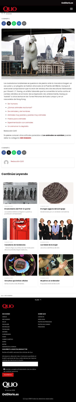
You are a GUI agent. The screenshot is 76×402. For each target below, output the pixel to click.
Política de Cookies (44, 324)
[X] (9, 23)
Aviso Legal (41, 319)
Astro (4, 341)
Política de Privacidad (45, 322)
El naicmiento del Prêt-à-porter (17, 209)
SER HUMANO (6, 319)
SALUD (4, 322)
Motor (4, 344)
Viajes (4, 336)
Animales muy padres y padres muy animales (27, 115)
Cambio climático (7, 339)
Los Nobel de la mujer (49, 245)
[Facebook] (3, 23)
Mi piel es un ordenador (50, 281)
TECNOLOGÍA (5, 329)
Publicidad (41, 326)
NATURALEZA (6, 326)
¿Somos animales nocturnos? (20, 107)
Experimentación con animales (20, 122)
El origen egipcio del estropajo (52, 209)
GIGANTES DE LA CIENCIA (9, 346)
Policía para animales (17, 119)
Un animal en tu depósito (18, 126)
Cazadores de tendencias (14, 245)
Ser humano (13, 104)
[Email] (24, 23)
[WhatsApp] (14, 23)
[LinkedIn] (19, 23)
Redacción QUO (17, 161)
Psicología (5, 324)
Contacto (41, 317)
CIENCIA (4, 317)
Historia (4, 331)
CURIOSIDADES (6, 334)
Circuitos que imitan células (16, 281)
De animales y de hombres (19, 111)
